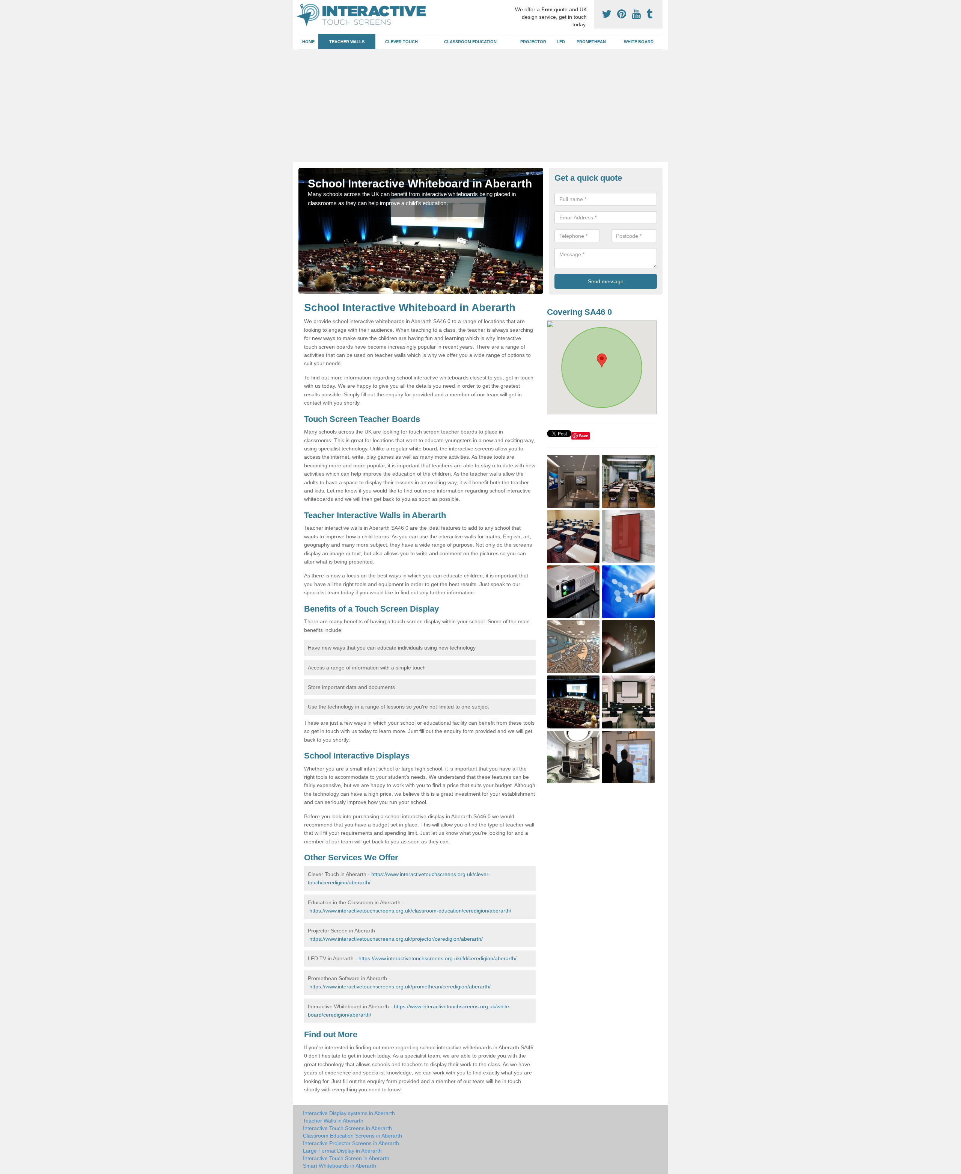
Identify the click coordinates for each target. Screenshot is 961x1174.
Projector (533, 41)
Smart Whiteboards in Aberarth (339, 1166)
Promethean (591, 41)
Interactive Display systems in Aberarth (349, 1113)
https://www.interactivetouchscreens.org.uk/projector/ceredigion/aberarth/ (396, 939)
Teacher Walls (347, 41)
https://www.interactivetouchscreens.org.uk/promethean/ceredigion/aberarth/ (400, 987)
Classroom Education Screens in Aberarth (352, 1136)
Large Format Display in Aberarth (342, 1151)
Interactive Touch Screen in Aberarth (346, 1158)
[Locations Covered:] (301, 6)
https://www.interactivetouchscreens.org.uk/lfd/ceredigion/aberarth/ (437, 958)
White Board (639, 41)
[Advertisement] (480, 106)
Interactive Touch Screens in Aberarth (347, 1128)
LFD (561, 41)
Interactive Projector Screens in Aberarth (351, 1143)
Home (308, 41)
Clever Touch (401, 41)
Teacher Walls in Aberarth (333, 1121)
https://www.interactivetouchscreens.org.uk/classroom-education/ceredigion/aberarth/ (410, 911)
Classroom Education (470, 41)
